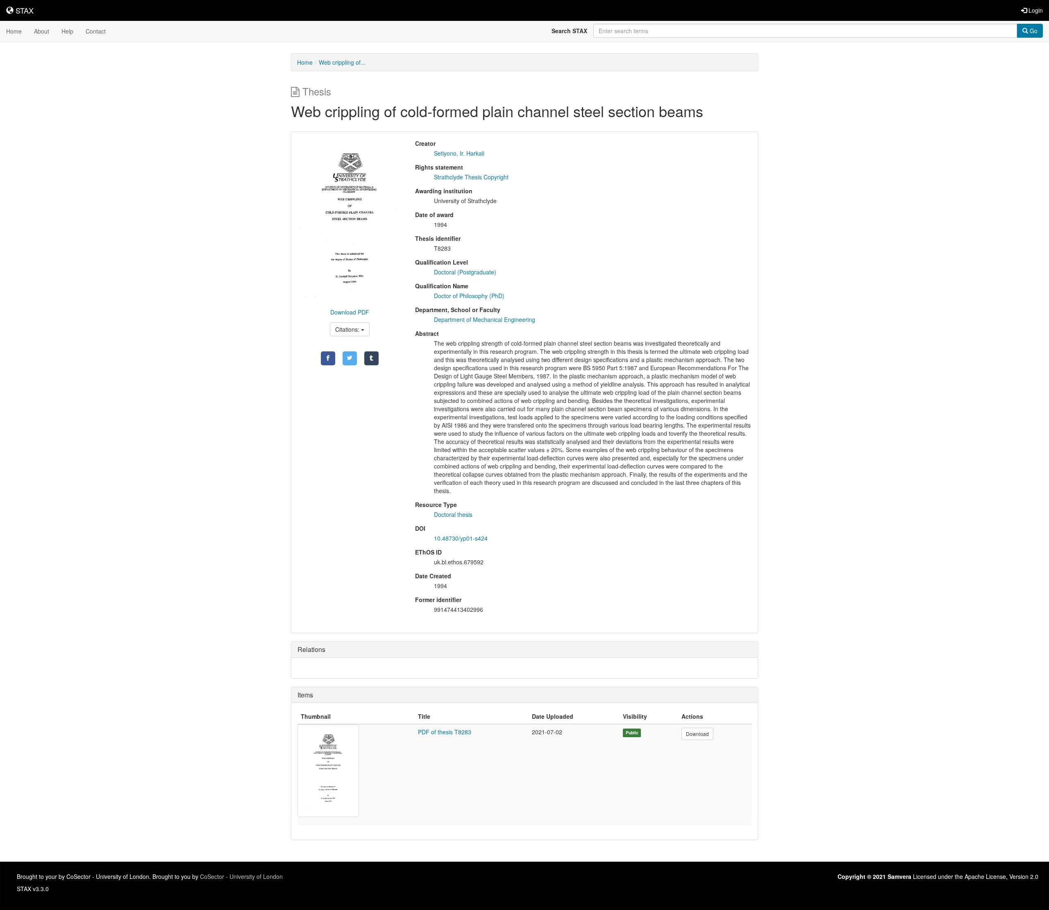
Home (14, 31)
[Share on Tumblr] (371, 358)
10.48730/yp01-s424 (461, 538)
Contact (96, 31)
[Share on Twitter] (350, 358)
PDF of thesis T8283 (444, 732)
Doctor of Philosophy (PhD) (469, 296)
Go (1033, 31)
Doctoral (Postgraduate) (465, 272)
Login (1035, 10)
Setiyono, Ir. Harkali (459, 153)
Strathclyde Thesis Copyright (471, 177)
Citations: (348, 329)
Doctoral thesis (453, 514)
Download (697, 733)
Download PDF (349, 312)
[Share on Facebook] (328, 358)
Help (67, 31)
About (41, 31)
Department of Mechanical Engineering (484, 319)
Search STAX (569, 31)
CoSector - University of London (241, 876)
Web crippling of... (342, 62)
